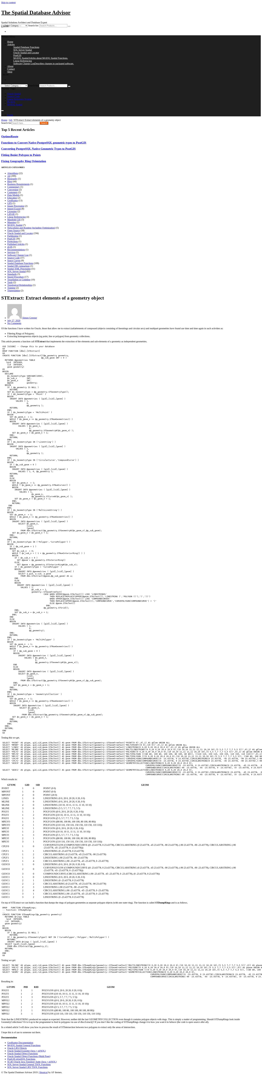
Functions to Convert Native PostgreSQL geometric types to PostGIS (43, 142)
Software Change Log (43, 63)
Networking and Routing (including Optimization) (31, 228)
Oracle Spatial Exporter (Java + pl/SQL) (26, 1051)
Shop (9, 71)
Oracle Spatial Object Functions (22, 1053)
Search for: (33, 25)
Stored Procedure (15, 277)
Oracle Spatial (14, 93)
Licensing (12, 211)
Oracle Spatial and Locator (26, 52)
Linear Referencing (22, 61)
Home (10, 41)
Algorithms (12, 173)
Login (10, 115)
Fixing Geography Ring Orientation (23, 161)
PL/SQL (11, 102)
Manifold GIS (14, 219)
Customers (12, 192)
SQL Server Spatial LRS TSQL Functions (27, 1067)
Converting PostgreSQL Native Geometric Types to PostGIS (38, 148)
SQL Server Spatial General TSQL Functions (29, 1064)
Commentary (13, 187)
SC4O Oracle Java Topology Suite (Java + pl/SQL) (32, 1061)
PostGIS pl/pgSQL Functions (21, 1059)
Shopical (43, 1072)
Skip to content (8, 2)
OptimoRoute (9, 136)
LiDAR (11, 214)
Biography (12, 178)
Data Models (13, 195)
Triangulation (13, 290)
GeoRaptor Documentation (20, 1042)
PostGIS (17, 55)
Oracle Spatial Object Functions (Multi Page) (28, 1056)
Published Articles (16, 244)
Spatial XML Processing (19, 268)
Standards (12, 274)
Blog (9, 181)
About (10, 66)
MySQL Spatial (40, 58)
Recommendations (16, 249)
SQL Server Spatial (22, 50)
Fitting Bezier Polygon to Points (21, 155)
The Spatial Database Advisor (36, 13)
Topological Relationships (19, 285)
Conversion (12, 189)
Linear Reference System (19, 99)
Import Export (14, 208)
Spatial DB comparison (18, 266)
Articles (11, 44)
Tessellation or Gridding (18, 279)
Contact (11, 69)
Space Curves (13, 260)
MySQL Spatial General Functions (23, 1045)
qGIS (9, 247)
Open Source (13, 230)
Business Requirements (18, 184)
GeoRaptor (12, 200)
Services (11, 252)
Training (11, 288)
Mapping (11, 222)
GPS (9, 203)
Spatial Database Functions (26, 47)
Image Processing (15, 206)
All (10, 120)
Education (12, 198)
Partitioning (12, 236)
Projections (12, 241)
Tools (10, 282)
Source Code (13, 96)
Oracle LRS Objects (17, 1048)
